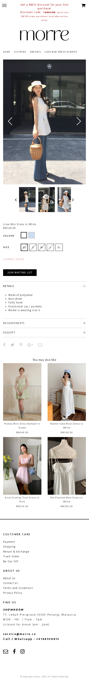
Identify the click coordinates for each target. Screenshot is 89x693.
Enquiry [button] (9, 332)
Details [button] (8, 286)
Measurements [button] (14, 323)
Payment (9, 542)
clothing (20, 51)
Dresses (35, 51)
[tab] (44, 286)
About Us (9, 578)
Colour (8, 235)
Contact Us (10, 583)
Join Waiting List (19, 272)
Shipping (9, 547)
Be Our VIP (10, 561)
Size (6, 247)
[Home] (44, 35)
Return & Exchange (16, 552)
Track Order (11, 556)
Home (6, 51)
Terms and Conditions (18, 588)
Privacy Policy (12, 593)
